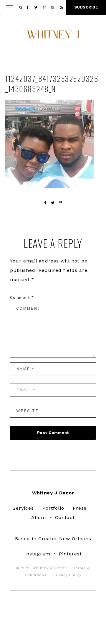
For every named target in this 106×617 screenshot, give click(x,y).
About (39, 517)
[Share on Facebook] (45, 203)
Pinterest (70, 554)
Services (23, 508)
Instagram (37, 554)
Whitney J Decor (53, 36)
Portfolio (53, 508)
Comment (22, 297)
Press (80, 508)
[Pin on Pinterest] (60, 203)
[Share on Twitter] (53, 203)
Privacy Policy (67, 575)
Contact (65, 517)
